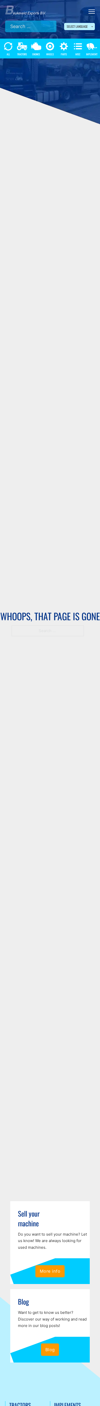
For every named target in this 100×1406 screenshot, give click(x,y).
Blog (50, 1349)
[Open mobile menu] (91, 12)
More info (50, 1271)
